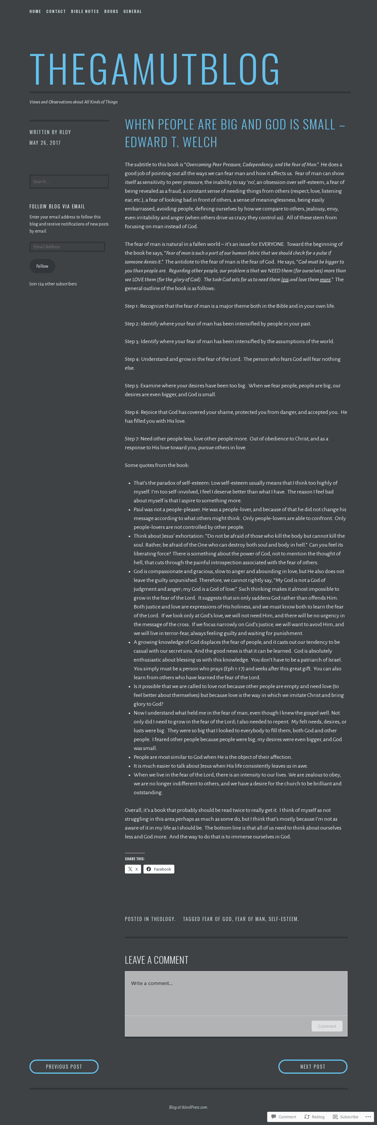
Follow (42, 266)
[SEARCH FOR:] (69, 181)
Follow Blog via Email (57, 206)
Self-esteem (283, 918)
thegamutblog (156, 67)
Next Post (302, 1066)
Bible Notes (85, 11)
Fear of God (217, 918)
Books (111, 11)
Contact (56, 11)
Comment (327, 1026)
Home (35, 11)
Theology (162, 918)
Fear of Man (250, 918)
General (132, 11)
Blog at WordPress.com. (188, 1107)
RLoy (65, 132)
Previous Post (55, 1066)
